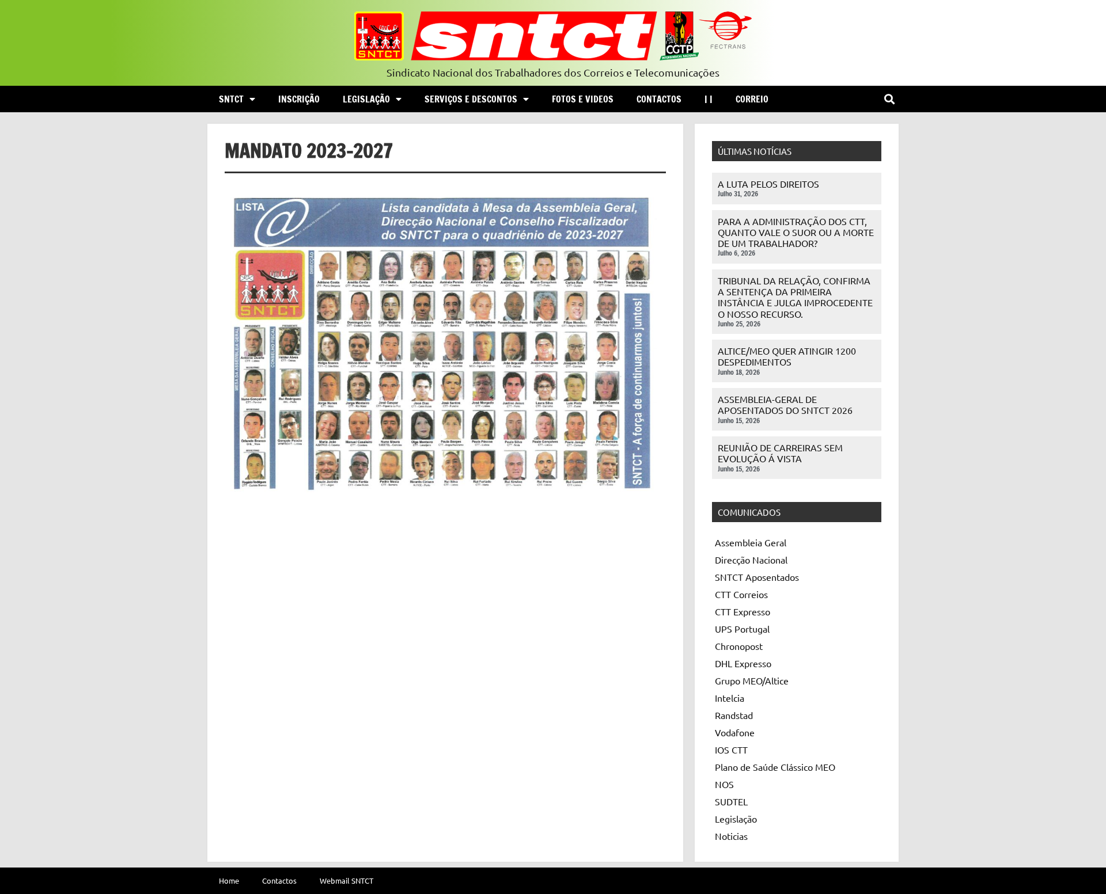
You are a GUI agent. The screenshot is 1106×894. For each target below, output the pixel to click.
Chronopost (739, 646)
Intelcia (729, 697)
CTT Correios (741, 594)
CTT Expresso (742, 611)
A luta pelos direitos (768, 183)
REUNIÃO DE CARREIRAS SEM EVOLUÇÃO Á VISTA (780, 453)
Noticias (731, 836)
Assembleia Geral (750, 542)
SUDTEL (731, 801)
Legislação (366, 99)
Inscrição (299, 99)
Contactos (659, 99)
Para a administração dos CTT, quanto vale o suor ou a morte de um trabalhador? (796, 232)
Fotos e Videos (582, 99)
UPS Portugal (742, 628)
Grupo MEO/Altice (752, 680)
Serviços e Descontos (471, 99)
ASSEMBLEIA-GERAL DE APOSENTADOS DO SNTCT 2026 (785, 404)
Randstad (734, 715)
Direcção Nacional (751, 559)
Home (229, 880)
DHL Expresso (743, 663)
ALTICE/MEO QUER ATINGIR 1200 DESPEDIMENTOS (787, 356)
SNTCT (231, 99)
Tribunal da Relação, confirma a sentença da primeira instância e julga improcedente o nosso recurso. (795, 297)
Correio (752, 99)
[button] (889, 99)
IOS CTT (731, 749)
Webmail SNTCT (346, 880)
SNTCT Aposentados (757, 577)
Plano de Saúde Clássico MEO (775, 767)
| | (708, 99)
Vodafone (735, 732)
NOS (724, 784)
